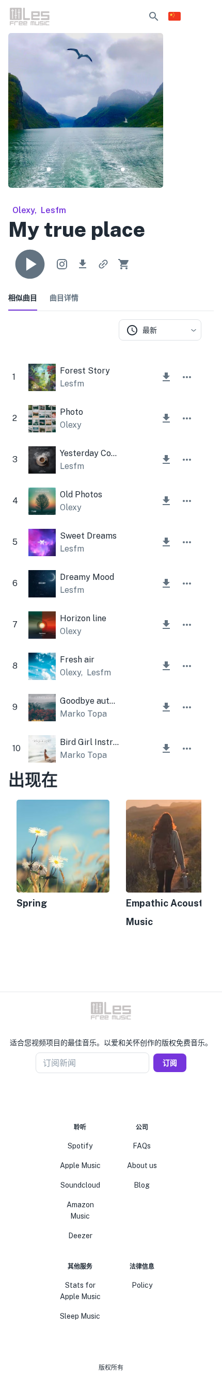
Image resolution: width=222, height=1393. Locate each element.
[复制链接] (103, 264)
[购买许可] (124, 264)
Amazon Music (80, 1210)
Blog (142, 1185)
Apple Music (80, 1165)
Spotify (80, 1146)
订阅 (170, 1063)
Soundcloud (80, 1185)
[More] (187, 377)
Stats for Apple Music (80, 1291)
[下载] (82, 264)
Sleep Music (80, 1316)
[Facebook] (92, 1098)
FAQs (142, 1146)
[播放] (30, 264)
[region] (104, 864)
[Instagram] (105, 1098)
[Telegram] (117, 1098)
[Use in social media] (62, 264)
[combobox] (160, 330)
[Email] (129, 1098)
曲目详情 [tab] (64, 298)
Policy (142, 1285)
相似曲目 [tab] (22, 298)
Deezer (80, 1236)
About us (142, 1165)
